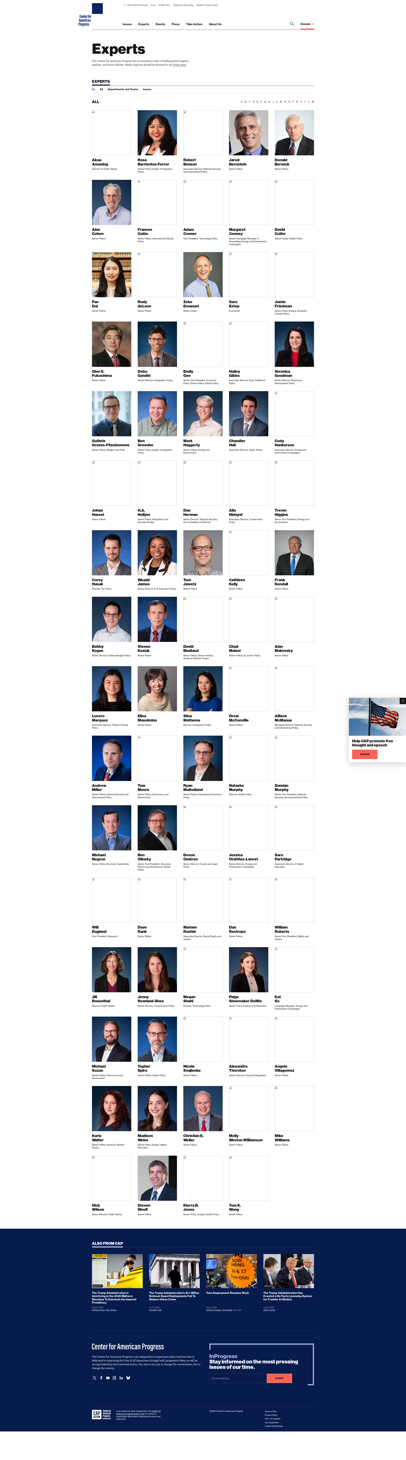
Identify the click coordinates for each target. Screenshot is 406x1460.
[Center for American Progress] (98, 15)
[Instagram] (114, 1378)
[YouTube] (107, 1378)
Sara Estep (227, 1310)
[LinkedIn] (121, 1378)
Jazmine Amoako (213, 1310)
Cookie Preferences (274, 1426)
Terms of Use (270, 1411)
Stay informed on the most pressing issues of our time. (253, 1362)
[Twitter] (94, 1378)
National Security (183, 5)
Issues (127, 24)
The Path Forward (137, 5)
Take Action (194, 24)
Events (160, 24)
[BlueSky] (128, 1378)
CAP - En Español (272, 1419)
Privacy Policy (271, 1415)
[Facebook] (101, 1378)
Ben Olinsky (111, 1310)
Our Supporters (272, 1422)
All (101, 89)
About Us (215, 24)
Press (176, 24)
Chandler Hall (155, 1310)
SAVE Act (164, 5)
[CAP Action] (102, 1414)
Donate (306, 24)
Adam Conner (269, 1310)
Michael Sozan (98, 1310)
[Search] (292, 26)
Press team (179, 65)
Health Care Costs (207, 5)
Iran (153, 5)
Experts (143, 24)
